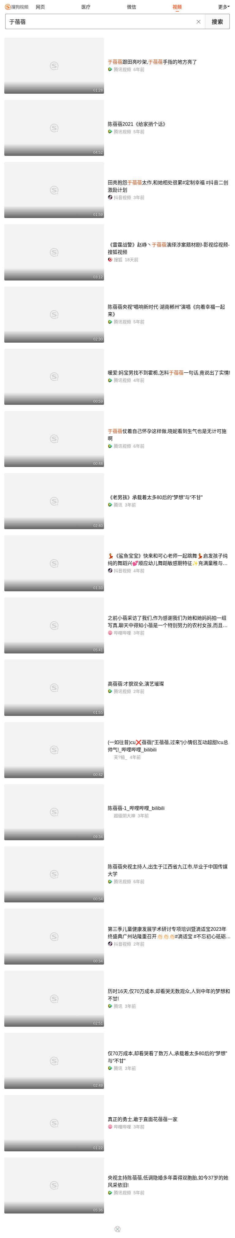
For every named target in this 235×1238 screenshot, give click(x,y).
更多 (222, 6)
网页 (40, 6)
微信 (131, 6)
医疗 (86, 6)
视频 (177, 6)
